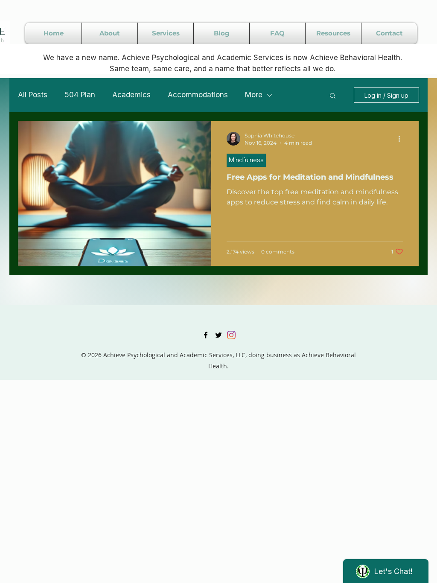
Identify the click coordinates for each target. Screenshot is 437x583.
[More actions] (402, 139)
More (253, 94)
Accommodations (198, 94)
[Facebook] (205, 335)
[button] (333, 96)
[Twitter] (218, 335)
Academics (131, 94)
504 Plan (79, 94)
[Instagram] (231, 335)
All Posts (32, 94)
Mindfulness (246, 160)
